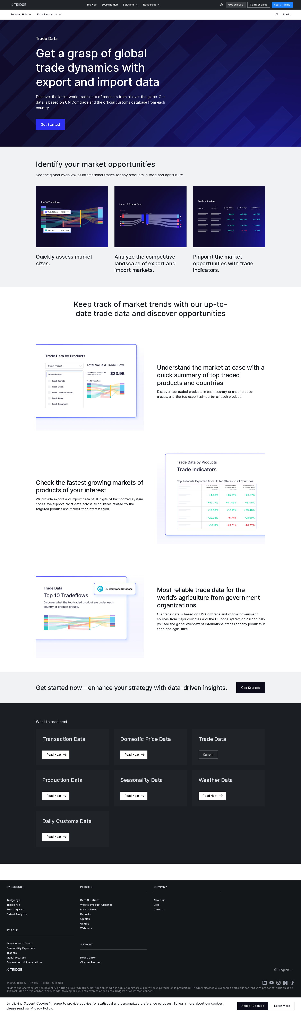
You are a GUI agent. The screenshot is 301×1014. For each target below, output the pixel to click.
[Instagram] (278, 983)
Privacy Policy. (42, 1008)
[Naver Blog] (285, 983)
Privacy (33, 982)
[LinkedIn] (265, 983)
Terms (45, 982)
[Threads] (292, 983)
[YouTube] (271, 983)
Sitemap (57, 982)
